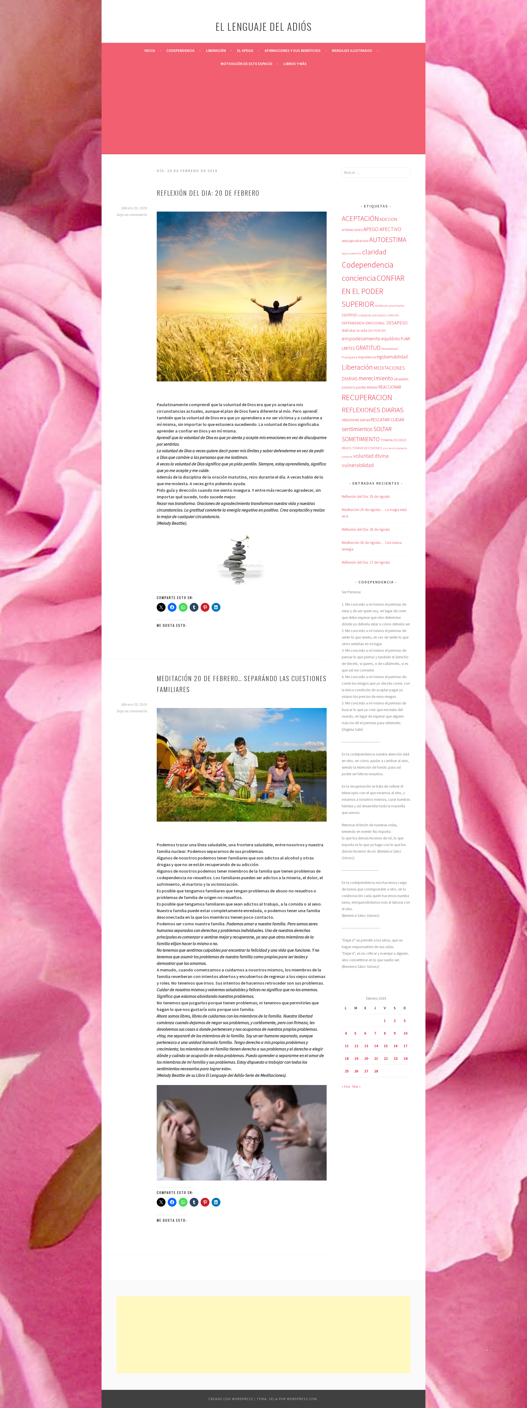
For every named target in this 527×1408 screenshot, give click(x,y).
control (349, 315)
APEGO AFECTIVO (382, 229)
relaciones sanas (356, 419)
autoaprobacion (355, 240)
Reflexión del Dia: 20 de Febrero (208, 193)
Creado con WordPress (231, 1399)
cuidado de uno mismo (371, 315)
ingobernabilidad (392, 357)
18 (347, 1058)
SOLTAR (382, 429)
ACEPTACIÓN (360, 218)
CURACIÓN (392, 315)
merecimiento (375, 378)
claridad (374, 251)
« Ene (346, 1086)
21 (376, 1058)
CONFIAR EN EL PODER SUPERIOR (373, 291)
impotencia (367, 357)
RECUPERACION (367, 397)
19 (356, 1058)
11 (347, 1045)
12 (356, 1045)
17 (405, 1045)
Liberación (216, 50)
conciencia (359, 278)
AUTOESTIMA (387, 239)
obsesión (401, 378)
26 (356, 1071)
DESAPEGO (397, 323)
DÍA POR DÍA (377, 330)
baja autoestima (351, 253)
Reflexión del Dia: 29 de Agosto (366, 496)
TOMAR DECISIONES (367, 448)
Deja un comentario (132, 215)
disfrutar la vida (354, 330)
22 (386, 1058)
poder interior (367, 387)
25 (347, 1071)
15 (386, 1045)
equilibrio (390, 339)
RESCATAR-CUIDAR (387, 419)
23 (395, 1058)
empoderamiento (361, 338)
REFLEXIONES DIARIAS (372, 410)
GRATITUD (368, 348)
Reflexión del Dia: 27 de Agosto (366, 562)
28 (376, 1071)
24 (405, 1058)
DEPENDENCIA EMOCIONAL (363, 323)
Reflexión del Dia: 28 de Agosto (366, 529)
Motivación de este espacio (246, 63)
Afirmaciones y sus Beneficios (293, 50)
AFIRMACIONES (352, 230)
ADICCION (388, 219)
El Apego (245, 50)
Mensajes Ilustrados (352, 50)
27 (366, 1071)
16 (395, 1045)
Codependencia (180, 50)
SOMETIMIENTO (361, 439)
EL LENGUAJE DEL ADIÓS (263, 26)
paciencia (348, 387)
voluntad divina (371, 455)
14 (376, 1045)
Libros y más (295, 63)
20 (366, 1058)
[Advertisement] (263, 111)
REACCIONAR (390, 387)
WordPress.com (302, 1399)
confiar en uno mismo (389, 305)
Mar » (356, 1086)
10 (405, 1033)
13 (366, 1045)
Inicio (149, 50)
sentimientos (357, 429)
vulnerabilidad (358, 465)
